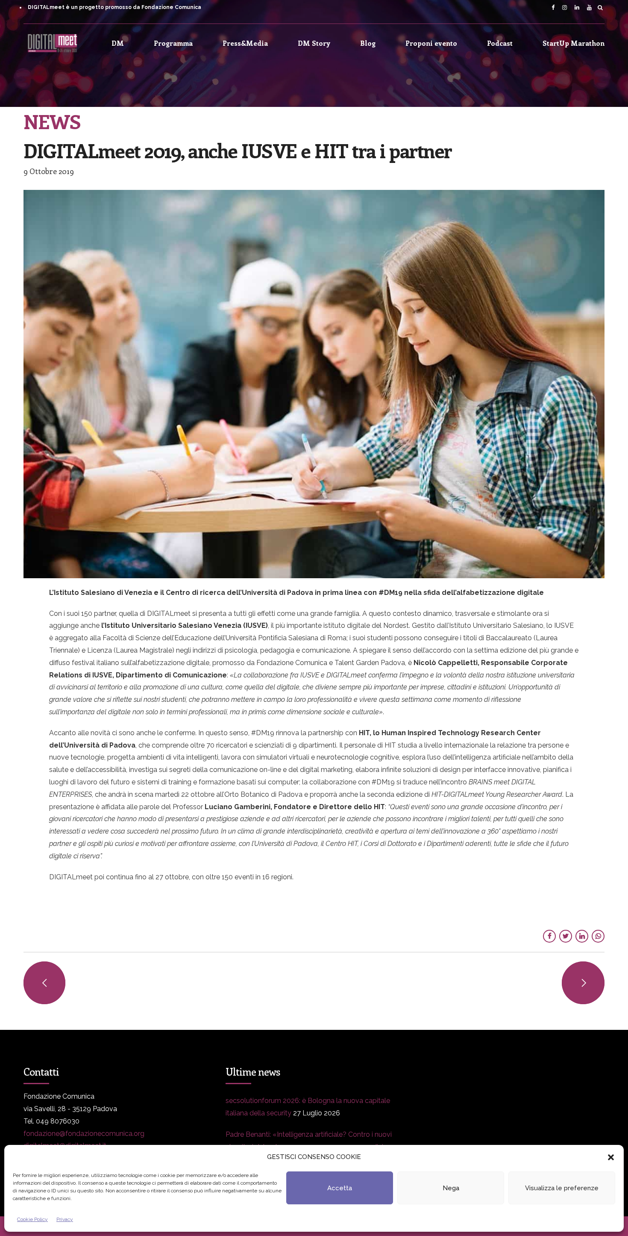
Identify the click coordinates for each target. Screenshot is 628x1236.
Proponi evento (431, 42)
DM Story (314, 42)
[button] (611, 1157)
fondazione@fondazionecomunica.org (83, 1134)
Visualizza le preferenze (562, 1188)
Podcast (500, 42)
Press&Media (245, 42)
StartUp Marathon (574, 42)
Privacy (64, 1219)
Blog (368, 42)
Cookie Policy (32, 1219)
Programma (173, 42)
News (51, 121)
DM (118, 42)
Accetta (339, 1188)
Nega (451, 1188)
